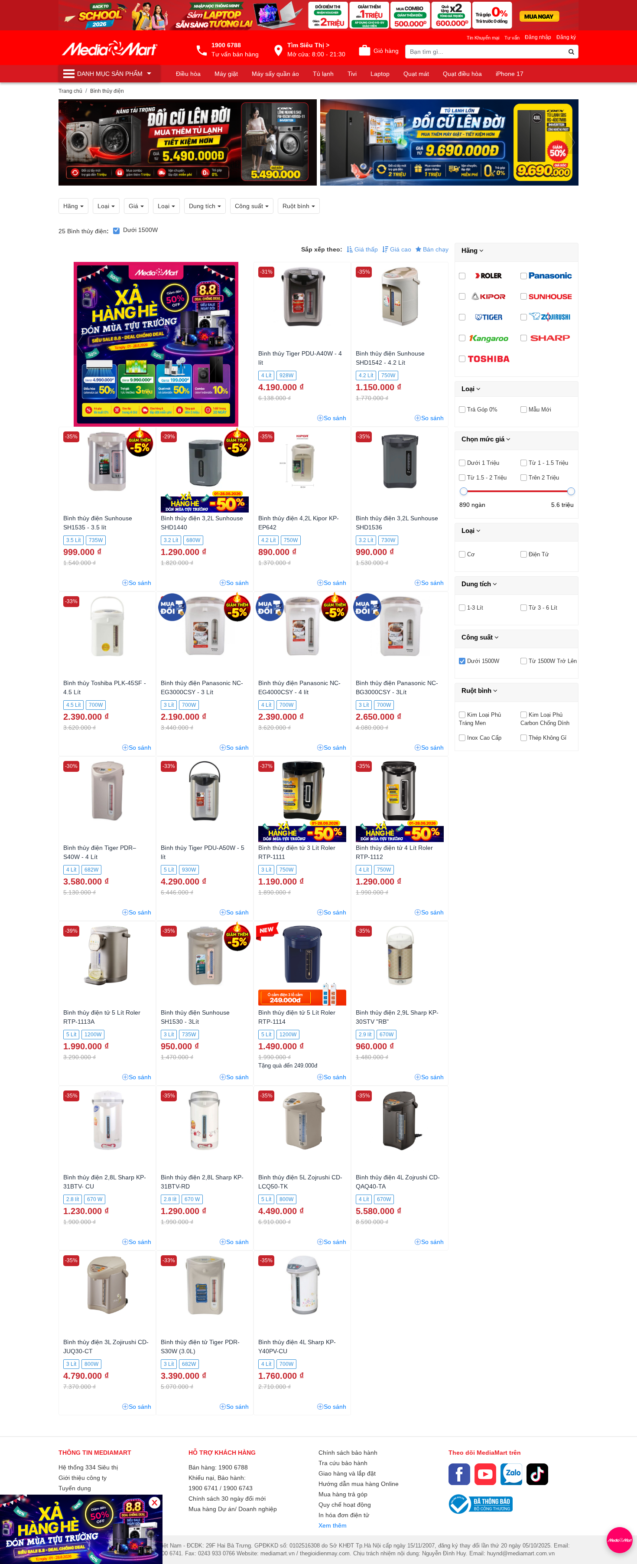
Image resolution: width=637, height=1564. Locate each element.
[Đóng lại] (154, 1502)
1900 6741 (203, 1488)
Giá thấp (365, 249)
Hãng (470, 250)
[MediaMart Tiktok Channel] (537, 1474)
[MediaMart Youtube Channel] (485, 1474)
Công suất (478, 637)
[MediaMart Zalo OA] (511, 1474)
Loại (469, 388)
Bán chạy (434, 249)
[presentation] (65, 143)
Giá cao (399, 249)
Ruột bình (477, 690)
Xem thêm (332, 1525)
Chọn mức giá (484, 439)
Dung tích (477, 584)
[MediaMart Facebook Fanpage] (459, 1474)
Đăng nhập (538, 37)
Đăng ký (566, 37)
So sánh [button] (335, 418)
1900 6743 (238, 1488)
